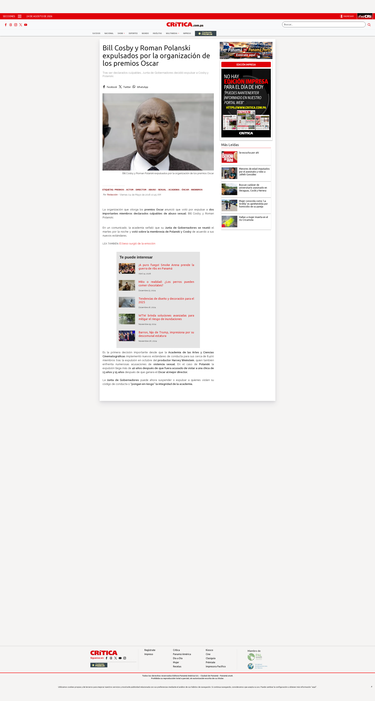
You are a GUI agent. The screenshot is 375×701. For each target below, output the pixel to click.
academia (173, 190)
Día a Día (178, 658)
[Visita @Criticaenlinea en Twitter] (111, 658)
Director (141, 190)
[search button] (369, 24)
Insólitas (157, 33)
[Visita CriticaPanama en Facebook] (106, 658)
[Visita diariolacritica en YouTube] (120, 658)
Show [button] (120, 33)
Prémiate (210, 662)
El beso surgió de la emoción (137, 243)
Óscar (185, 190)
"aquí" (313, 687)
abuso (152, 190)
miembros (196, 190)
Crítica (176, 650)
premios (119, 190)
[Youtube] (25, 24)
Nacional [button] (109, 33)
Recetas (177, 666)
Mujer (176, 662)
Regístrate (149, 650)
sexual (162, 190)
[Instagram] (15, 24)
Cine (208, 654)
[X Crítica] (20, 24)
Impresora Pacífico (216, 666)
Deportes (133, 33)
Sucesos (96, 33)
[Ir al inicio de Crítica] (186, 24)
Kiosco (209, 650)
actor (129, 190)
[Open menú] (19, 16)
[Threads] (10, 24)
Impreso (187, 33)
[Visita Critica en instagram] (124, 658)
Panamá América (182, 654)
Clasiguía (210, 658)
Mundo (145, 33)
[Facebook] (6, 24)
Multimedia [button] (172, 33)
